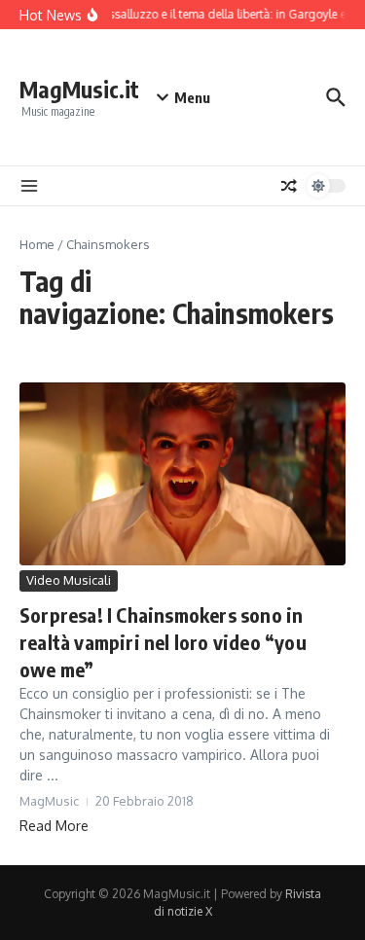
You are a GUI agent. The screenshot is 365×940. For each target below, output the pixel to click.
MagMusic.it (79, 89)
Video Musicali (68, 580)
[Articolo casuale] (289, 186)
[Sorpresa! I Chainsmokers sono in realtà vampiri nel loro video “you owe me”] (182, 473)
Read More (54, 825)
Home (37, 244)
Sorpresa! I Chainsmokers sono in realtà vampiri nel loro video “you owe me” (163, 641)
